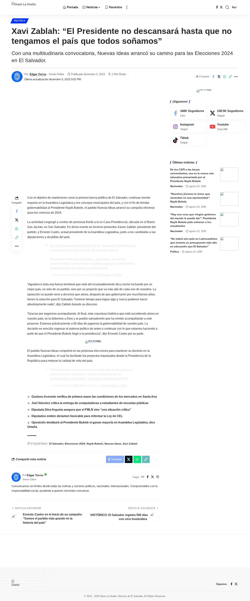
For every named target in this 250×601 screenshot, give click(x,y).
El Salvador (56, 443)
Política (19, 21)
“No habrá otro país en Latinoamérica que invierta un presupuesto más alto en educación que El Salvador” (193, 242)
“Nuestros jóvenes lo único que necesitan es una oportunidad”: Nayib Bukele (190, 197)
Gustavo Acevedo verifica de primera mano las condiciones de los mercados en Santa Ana (94, 396)
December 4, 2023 (109, 274)
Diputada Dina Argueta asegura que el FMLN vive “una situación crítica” (81, 409)
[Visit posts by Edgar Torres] (17, 76)
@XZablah (102, 259)
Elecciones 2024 (75, 443)
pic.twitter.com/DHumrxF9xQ (108, 378)
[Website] (143, 477)
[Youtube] (226, 126)
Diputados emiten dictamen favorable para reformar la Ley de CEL (77, 416)
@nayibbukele (60, 268)
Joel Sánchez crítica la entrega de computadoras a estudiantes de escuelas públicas (89, 403)
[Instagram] (157, 477)
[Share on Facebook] (213, 77)
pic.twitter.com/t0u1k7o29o (89, 268)
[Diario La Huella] (34, 7)
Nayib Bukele (95, 443)
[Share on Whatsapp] (224, 77)
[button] (126, 7)
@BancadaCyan (104, 263)
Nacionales (176, 186)
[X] (221, 7)
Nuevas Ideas (113, 443)
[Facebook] (217, 7)
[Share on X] (218, 77)
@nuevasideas (83, 259)
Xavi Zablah (130, 443)
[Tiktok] (188, 140)
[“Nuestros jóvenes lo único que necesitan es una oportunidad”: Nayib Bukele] (229, 199)
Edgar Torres (38, 74)
